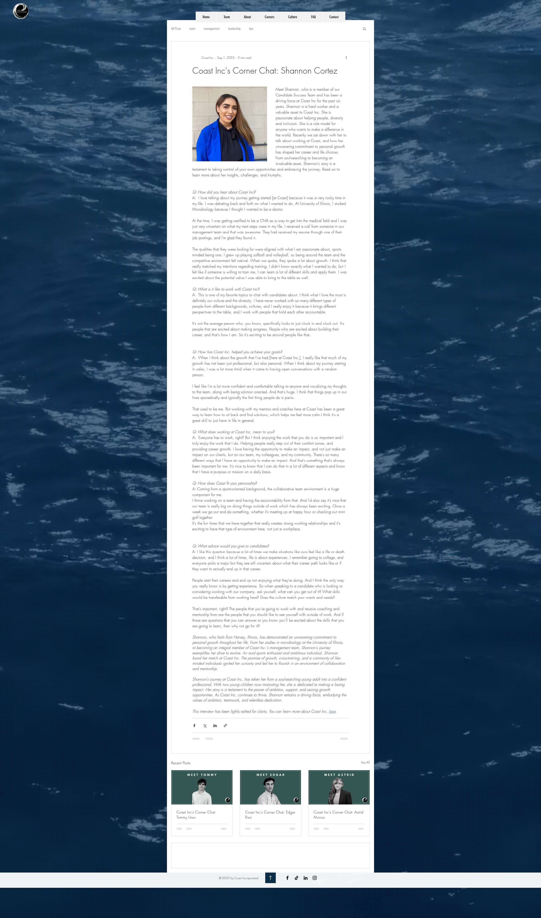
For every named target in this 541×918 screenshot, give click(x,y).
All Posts (176, 28)
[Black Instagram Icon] (314, 908)
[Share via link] (225, 725)
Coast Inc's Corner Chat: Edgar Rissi (270, 815)
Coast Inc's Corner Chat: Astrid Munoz (338, 815)
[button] (364, 28)
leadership (234, 28)
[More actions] (346, 57)
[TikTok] (296, 908)
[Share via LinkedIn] (215, 725)
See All (365, 762)
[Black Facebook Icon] (287, 908)
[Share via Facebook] (194, 725)
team (192, 28)
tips (251, 28)
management (212, 28)
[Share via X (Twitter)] (205, 725)
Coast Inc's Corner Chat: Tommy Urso (196, 815)
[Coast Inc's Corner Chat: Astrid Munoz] (339, 787)
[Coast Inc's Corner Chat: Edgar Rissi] (270, 787)
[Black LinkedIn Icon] (305, 908)
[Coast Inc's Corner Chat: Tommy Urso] (201, 787)
